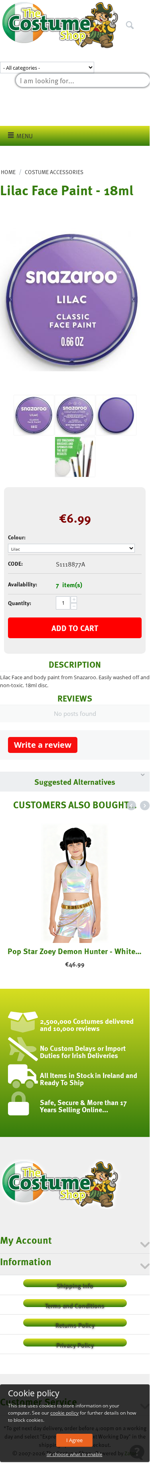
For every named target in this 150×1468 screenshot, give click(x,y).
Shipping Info (75, 1284)
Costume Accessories (54, 172)
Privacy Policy (75, 1343)
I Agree (74, 1440)
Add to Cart (74, 628)
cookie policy (64, 1412)
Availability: (22, 584)
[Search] (144, 7)
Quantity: (19, 603)
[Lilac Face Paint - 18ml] (75, 457)
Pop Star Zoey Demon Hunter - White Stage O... (75, 951)
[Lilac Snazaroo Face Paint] (116, 415)
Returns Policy (75, 1324)
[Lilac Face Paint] (72, 299)
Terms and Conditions (75, 1304)
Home (8, 172)
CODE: (15, 563)
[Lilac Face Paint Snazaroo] (75, 415)
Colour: (17, 537)
